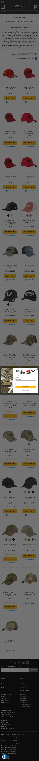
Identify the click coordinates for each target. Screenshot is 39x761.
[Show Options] (34, 384)
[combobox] (25, 384)
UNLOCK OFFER (25, 387)
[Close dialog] (37, 369)
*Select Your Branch (19, 381)
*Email (17, 377)
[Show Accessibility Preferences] (4, 756)
